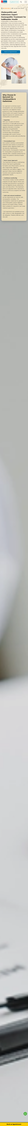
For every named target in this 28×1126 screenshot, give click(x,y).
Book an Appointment (10, 51)
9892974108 (15, 2)
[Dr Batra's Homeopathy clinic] (4, 1)
